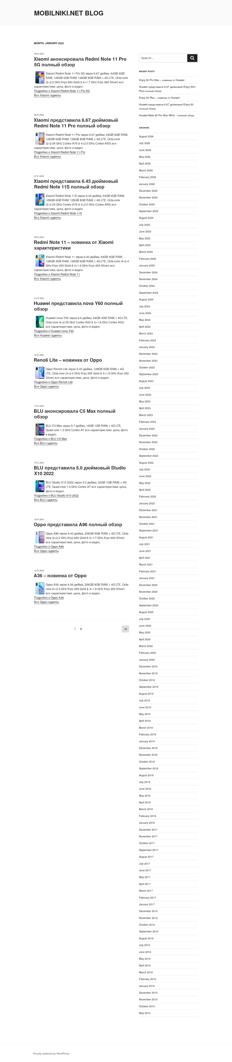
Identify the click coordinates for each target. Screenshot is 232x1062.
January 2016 (147, 986)
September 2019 (148, 686)
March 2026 (146, 170)
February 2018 (147, 816)
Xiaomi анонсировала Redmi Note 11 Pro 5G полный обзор (80, 61)
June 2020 (145, 625)
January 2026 (147, 184)
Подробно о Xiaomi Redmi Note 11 (57, 274)
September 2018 (148, 768)
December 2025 (148, 190)
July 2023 (144, 388)
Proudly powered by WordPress (51, 1053)
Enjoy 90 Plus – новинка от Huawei (159, 97)
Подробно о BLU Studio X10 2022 (56, 495)
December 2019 (148, 666)
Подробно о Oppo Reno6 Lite (53, 382)
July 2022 (144, 469)
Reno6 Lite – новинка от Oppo (68, 359)
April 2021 (145, 557)
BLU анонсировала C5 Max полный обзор (74, 413)
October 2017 (147, 843)
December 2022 (148, 435)
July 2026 (144, 143)
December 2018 (148, 748)
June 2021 (145, 551)
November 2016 (148, 918)
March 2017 (146, 890)
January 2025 (147, 265)
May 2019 (144, 714)
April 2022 (145, 489)
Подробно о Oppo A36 (49, 597)
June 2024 (145, 313)
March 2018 (146, 809)
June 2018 (145, 788)
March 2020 (146, 646)
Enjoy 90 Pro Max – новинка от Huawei (161, 80)
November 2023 (148, 360)
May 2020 (144, 632)
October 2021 (147, 523)
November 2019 (148, 673)
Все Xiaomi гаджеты (47, 95)
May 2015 (144, 1013)
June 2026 (145, 150)
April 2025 (145, 245)
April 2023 (145, 408)
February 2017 (147, 897)
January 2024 (147, 347)
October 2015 (147, 1006)
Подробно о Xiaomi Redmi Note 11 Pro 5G (62, 91)
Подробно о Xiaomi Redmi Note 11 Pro (59, 152)
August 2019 (146, 693)
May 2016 (144, 958)
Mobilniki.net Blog (68, 12)
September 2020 (148, 605)
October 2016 (147, 924)
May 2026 (144, 156)
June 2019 (145, 707)
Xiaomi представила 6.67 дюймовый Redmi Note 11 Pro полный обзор (76, 123)
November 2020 (148, 591)
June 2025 (145, 231)
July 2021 (144, 544)
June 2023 (145, 394)
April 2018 (145, 802)
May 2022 (144, 483)
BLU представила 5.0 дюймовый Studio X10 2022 (80, 470)
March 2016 (146, 972)
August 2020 (146, 612)
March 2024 (146, 333)
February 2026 (147, 177)
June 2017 (145, 870)
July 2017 (144, 863)
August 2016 (146, 938)
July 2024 (144, 306)
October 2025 (147, 204)
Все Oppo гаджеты (46, 386)
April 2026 (145, 163)
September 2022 (148, 455)
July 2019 (144, 700)
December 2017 (148, 829)
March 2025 (146, 252)
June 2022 (145, 476)
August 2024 (146, 299)
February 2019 (147, 734)
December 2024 (148, 272)
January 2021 (147, 578)
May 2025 (144, 238)
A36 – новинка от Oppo (60, 575)
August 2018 (146, 775)
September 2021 (148, 530)
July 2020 (144, 619)
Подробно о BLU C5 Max (50, 439)
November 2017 (148, 836)
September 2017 (148, 850)
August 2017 (146, 856)
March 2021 (146, 564)
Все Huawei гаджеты (48, 335)
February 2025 (147, 258)
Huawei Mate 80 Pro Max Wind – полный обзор (166, 115)
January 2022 (147, 503)
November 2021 (148, 517)
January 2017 (147, 904)
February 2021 (147, 571)
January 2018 (147, 822)
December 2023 (148, 354)
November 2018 (148, 754)
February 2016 (147, 979)
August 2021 (146, 537)
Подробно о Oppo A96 (49, 546)
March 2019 (146, 727)
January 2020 (147, 659)
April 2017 (145, 884)
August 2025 (146, 218)
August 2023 (146, 381)
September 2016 (148, 931)
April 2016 (145, 965)
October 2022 (147, 449)
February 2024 (147, 340)
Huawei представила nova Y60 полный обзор (78, 306)
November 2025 (148, 197)
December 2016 (148, 911)
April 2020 (145, 639)
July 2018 (144, 782)
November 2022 (148, 442)
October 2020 (147, 598)
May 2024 (144, 320)
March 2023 (146, 415)
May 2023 (144, 401)
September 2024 (148, 292)
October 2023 (147, 367)
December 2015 (148, 992)
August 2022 (146, 462)
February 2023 (147, 421)
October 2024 (147, 286)
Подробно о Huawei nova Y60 (54, 331)
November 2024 (148, 279)
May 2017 (144, 877)
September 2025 (148, 211)
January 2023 (147, 428)
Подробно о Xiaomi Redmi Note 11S (58, 213)
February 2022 (147, 496)
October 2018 (147, 761)
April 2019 (145, 720)
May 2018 (144, 795)
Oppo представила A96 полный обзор (78, 524)
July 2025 (144, 224)
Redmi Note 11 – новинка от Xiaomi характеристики (73, 245)
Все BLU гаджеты (45, 443)
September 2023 (148, 374)
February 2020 (147, 653)
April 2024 (145, 326)
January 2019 (147, 741)
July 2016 (144, 945)
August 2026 (146, 136)
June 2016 (145, 952)
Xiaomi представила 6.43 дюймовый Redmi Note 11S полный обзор (76, 184)
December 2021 (148, 510)
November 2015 (148, 999)
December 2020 (148, 585)
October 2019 (147, 680)
